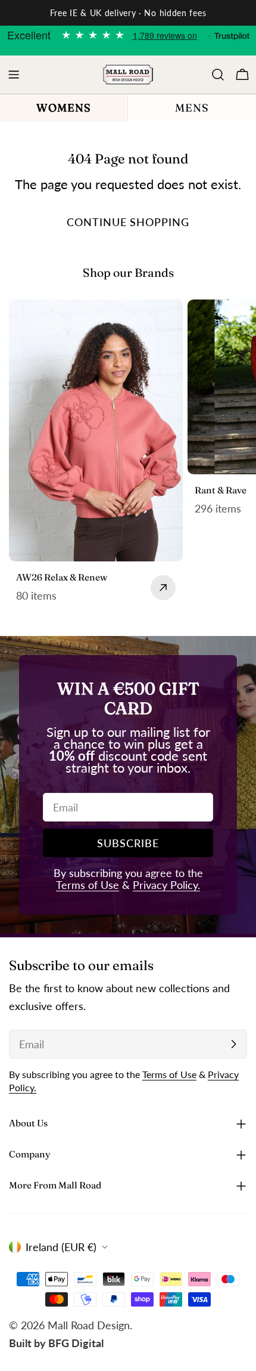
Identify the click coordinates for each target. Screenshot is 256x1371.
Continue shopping (128, 222)
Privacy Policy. (166, 884)
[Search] (218, 75)
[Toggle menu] (14, 75)
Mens (192, 108)
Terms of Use (87, 884)
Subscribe (127, 843)
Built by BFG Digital (56, 1343)
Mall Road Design (89, 1325)
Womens (63, 108)
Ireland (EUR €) (61, 1246)
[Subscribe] (233, 1044)
